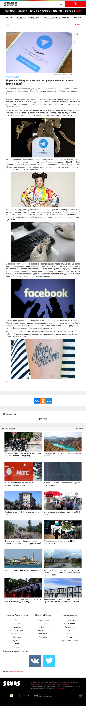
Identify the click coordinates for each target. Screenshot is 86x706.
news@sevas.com (17, 672)
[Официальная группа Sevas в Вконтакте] (35, 661)
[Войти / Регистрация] (75, 4)
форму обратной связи (58, 688)
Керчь (32, 11)
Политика (66, 18)
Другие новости (8, 429)
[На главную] (9, 4)
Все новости (80, 429)
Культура (77, 18)
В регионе (69, 11)
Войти (43, 419)
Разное (77, 25)
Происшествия (34, 18)
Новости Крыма (69, 620)
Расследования (50, 18)
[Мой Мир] (49, 401)
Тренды (20, 18)
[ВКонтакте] (37, 401)
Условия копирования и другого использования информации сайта (49, 684)
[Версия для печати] (77, 42)
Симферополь (44, 11)
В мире (79, 11)
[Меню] (32, 4)
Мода (69, 637)
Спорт (6, 25)
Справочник (69, 627)
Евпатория (22, 11)
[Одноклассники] (43, 401)
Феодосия (57, 11)
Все (16, 620)
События (9, 18)
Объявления (69, 624)
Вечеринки (69, 634)
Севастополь (9, 11)
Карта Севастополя (69, 641)
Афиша (69, 630)
